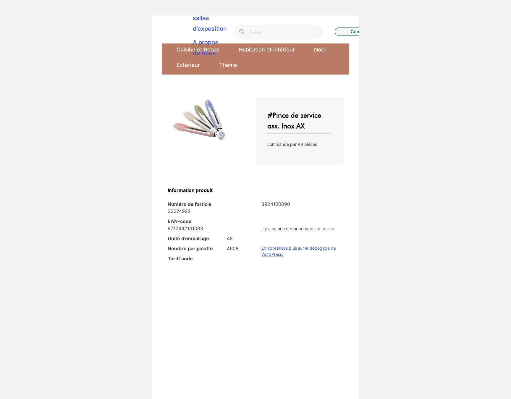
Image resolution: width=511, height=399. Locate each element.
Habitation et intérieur (267, 49)
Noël (320, 49)
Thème (228, 65)
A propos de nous (205, 47)
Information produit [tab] (190, 190)
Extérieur (188, 65)
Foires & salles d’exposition (210, 18)
